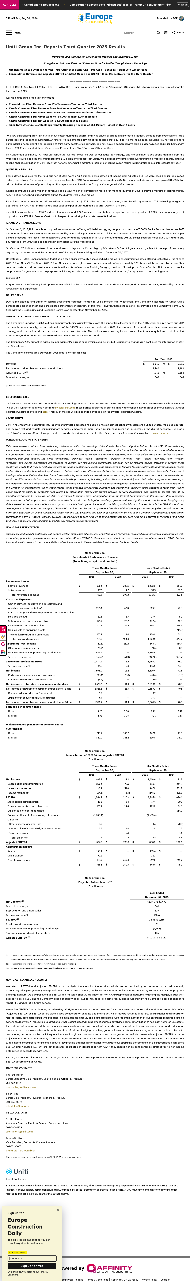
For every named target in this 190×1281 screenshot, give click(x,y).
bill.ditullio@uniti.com (18, 1106)
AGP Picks (9, 4)
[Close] (58, 1210)
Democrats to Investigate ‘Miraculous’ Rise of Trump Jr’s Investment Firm (120, 4)
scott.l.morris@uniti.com (19, 1131)
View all (182, 4)
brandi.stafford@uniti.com (21, 1150)
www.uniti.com (161, 433)
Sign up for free (32, 1266)
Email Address (17, 1252)
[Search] (158, 32)
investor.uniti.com (65, 407)
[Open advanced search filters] (165, 32)
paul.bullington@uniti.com (21, 1087)
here (45, 411)
